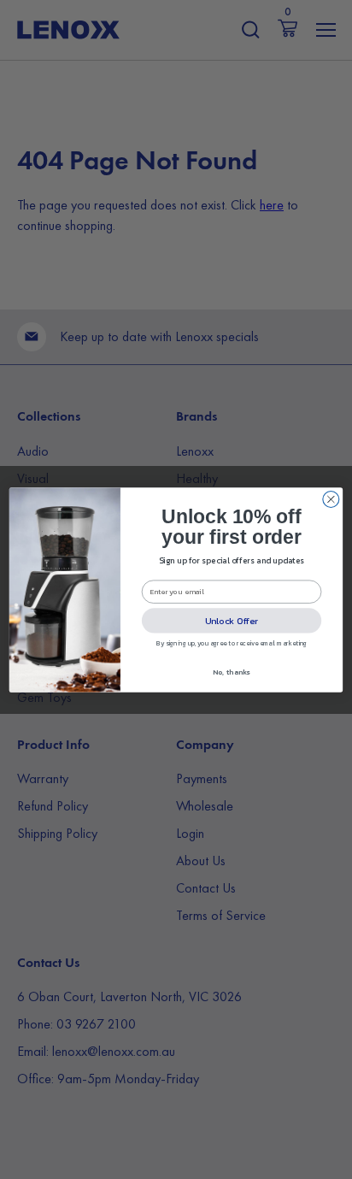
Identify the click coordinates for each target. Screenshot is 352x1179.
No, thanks (231, 671)
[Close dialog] (331, 499)
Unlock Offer (231, 620)
